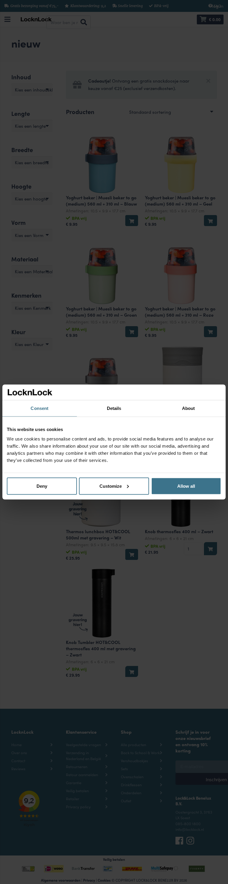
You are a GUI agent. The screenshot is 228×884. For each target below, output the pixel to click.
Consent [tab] (39, 408)
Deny (42, 485)
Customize (110, 485)
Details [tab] (114, 408)
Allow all (186, 485)
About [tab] (188, 408)
